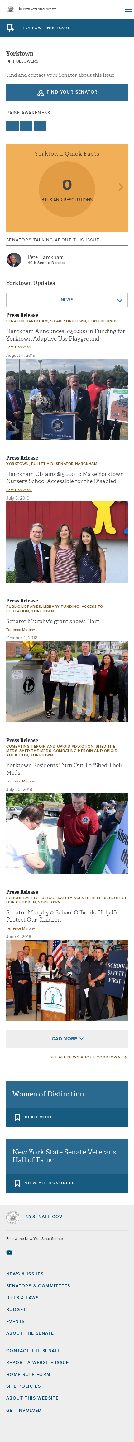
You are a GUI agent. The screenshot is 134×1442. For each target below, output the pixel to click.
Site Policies (23, 1386)
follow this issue (47, 28)
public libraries (23, 607)
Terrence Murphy (20, 630)
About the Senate (30, 1333)
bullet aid (42, 464)
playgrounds (103, 321)
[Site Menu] (128, 9)
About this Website (32, 1398)
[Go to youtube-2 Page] (10, 1252)
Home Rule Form (28, 1374)
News (67, 300)
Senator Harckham (27, 321)
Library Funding (61, 607)
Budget (16, 1310)
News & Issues (25, 1274)
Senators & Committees (38, 1286)
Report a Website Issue (37, 1363)
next (121, 188)
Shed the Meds (35, 751)
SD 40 (55, 321)
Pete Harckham (46, 257)
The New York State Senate (36, 9)
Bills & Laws (22, 1298)
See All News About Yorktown (85, 1057)
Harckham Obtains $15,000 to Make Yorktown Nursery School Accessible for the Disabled (65, 478)
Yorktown (75, 321)
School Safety (22, 898)
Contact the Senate (33, 1351)
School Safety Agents (65, 898)
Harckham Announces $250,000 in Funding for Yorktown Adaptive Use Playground (65, 335)
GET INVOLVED (24, 1410)
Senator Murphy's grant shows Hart (52, 621)
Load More (63, 1038)
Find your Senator (72, 92)
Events (15, 1321)
